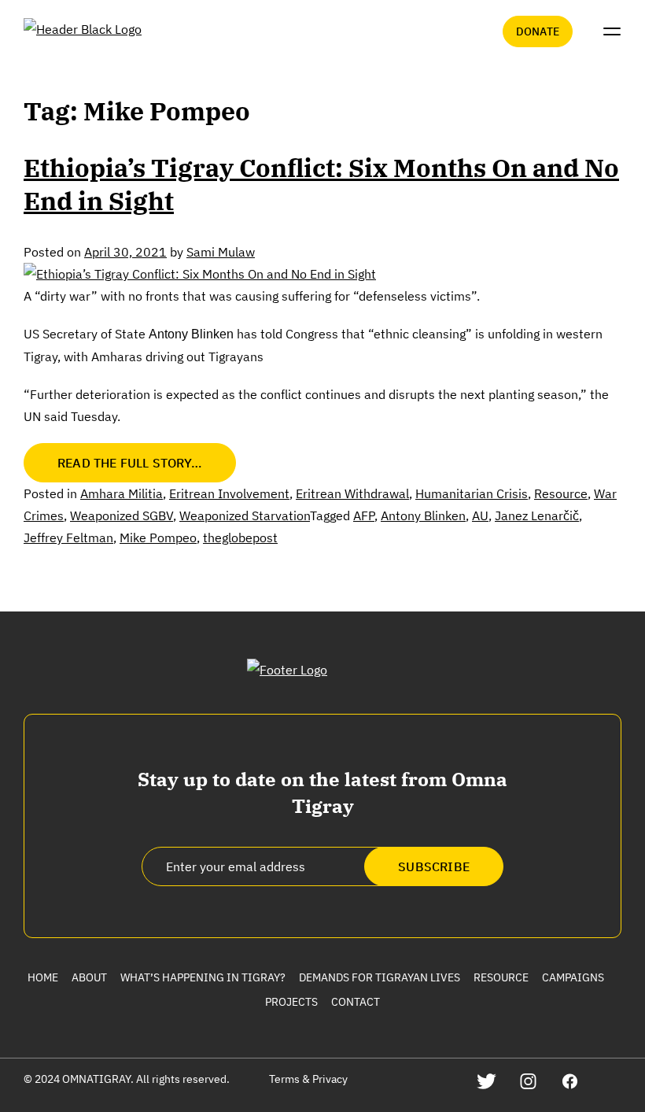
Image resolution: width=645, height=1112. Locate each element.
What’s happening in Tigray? (203, 977)
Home (43, 977)
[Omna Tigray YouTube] (611, 1081)
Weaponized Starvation (244, 515)
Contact (355, 1002)
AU (480, 515)
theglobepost (240, 537)
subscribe (434, 866)
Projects (291, 1002)
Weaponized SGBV (121, 515)
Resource (561, 493)
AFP (363, 515)
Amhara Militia (121, 493)
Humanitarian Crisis (471, 493)
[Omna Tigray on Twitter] (486, 1081)
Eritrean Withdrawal (352, 493)
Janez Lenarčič (537, 515)
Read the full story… (129, 463)
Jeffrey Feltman (68, 537)
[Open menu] (612, 31)
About (89, 977)
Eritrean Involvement (229, 493)
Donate (537, 31)
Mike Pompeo (158, 537)
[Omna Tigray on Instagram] (528, 1081)
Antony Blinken (423, 515)
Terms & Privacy (308, 1079)
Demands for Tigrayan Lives (379, 977)
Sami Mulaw (220, 252)
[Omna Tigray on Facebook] (570, 1081)
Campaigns (573, 977)
